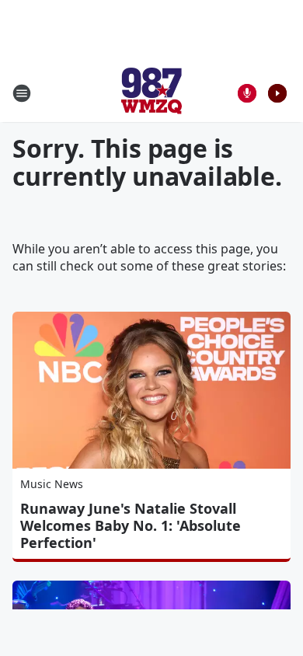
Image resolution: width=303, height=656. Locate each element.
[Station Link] (151, 93)
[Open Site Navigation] (21, 93)
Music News (51, 483)
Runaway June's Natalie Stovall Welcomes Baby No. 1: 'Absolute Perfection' (130, 525)
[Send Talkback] (247, 93)
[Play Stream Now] (277, 93)
